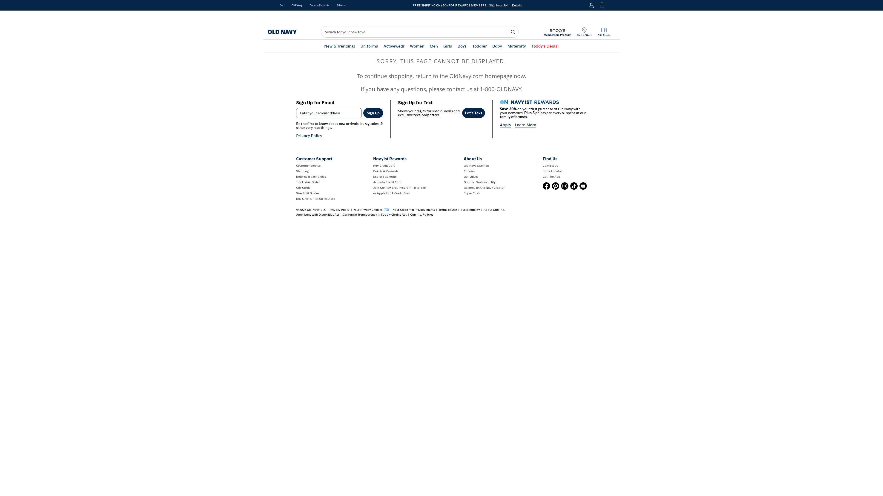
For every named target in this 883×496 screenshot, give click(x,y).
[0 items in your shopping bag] (601, 5)
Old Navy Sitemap (476, 165)
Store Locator (552, 171)
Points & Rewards (385, 171)
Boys (462, 46)
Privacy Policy (309, 135)
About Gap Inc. (494, 209)
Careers (469, 171)
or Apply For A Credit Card (391, 193)
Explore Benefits (384, 176)
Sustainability (470, 209)
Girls (447, 46)
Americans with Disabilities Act (317, 214)
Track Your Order (308, 182)
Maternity (516, 46)
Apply (505, 125)
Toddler (479, 46)
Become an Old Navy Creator (484, 187)
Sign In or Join (499, 5)
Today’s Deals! (545, 46)
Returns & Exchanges (311, 176)
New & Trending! (339, 46)
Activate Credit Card (387, 182)
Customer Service (308, 165)
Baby (497, 46)
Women (417, 46)
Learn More (525, 125)
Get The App (551, 176)
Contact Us (550, 165)
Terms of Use (448, 209)
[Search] (513, 31)
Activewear (394, 46)
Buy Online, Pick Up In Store (315, 198)
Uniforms (369, 46)
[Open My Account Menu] (591, 5)
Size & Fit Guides (307, 193)
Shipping (302, 171)
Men (434, 46)
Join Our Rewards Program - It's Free (399, 187)
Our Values (471, 176)
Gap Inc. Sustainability (480, 182)
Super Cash (472, 193)
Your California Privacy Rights (414, 209)
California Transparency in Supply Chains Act (374, 214)
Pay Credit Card (384, 165)
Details (517, 5)
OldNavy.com (466, 76)
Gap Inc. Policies (421, 214)
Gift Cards (303, 187)
